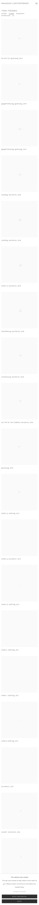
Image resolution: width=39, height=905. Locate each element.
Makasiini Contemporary (15, 3)
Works (11, 13)
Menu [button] (36, 3)
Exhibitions (5, 15)
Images (4, 13)
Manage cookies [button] (19, 891)
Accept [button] (19, 901)
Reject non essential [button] (19, 896)
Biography (20, 13)
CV (13, 15)
